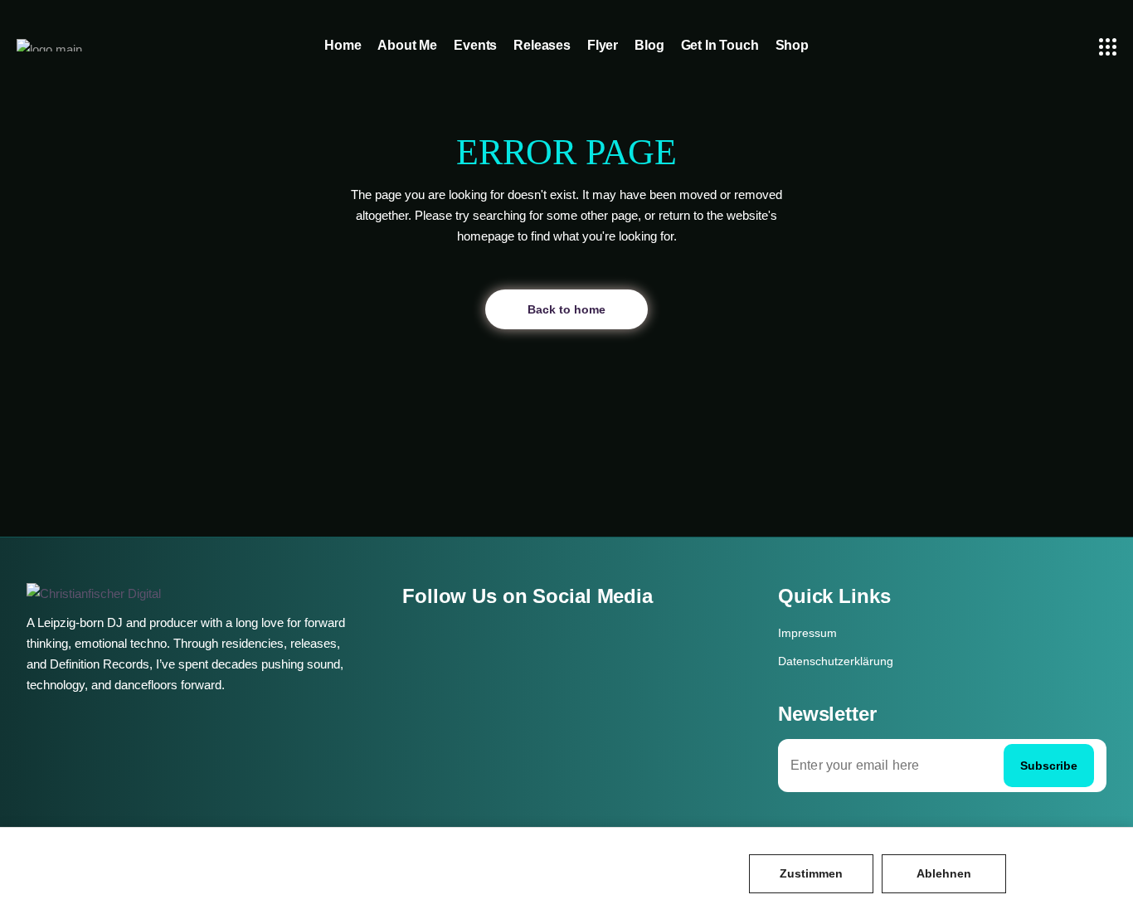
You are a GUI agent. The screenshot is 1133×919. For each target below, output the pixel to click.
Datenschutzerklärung (835, 661)
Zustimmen (811, 873)
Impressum (807, 632)
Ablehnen (944, 873)
